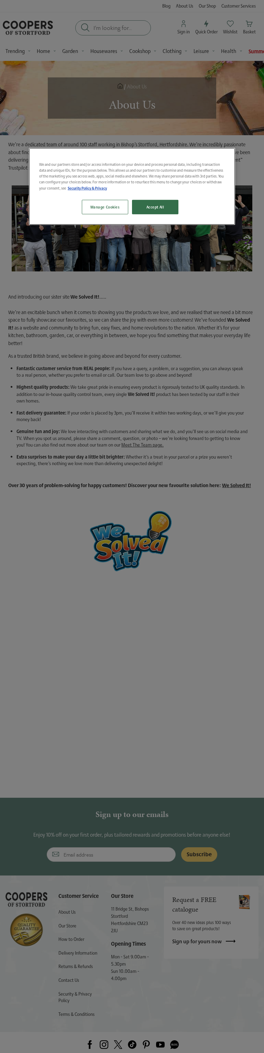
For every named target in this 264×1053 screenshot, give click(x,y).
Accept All (155, 207)
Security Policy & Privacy (87, 188)
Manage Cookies (105, 207)
